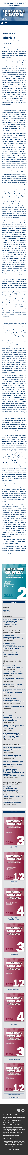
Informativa (17, 5)
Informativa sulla (9, 1139)
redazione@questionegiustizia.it (11, 1135)
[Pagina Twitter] (6, 19)
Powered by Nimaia (14, 1149)
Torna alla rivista (8, 33)
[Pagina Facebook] (3, 19)
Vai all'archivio (14, 1097)
